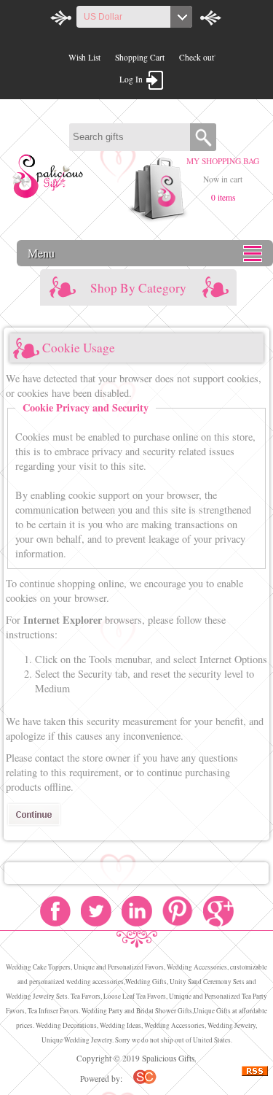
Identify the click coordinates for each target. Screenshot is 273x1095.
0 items (223, 197)
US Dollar (103, 17)
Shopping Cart (140, 57)
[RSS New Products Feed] (255, 1072)
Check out (196, 57)
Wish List (84, 57)
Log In (131, 79)
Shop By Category (138, 287)
